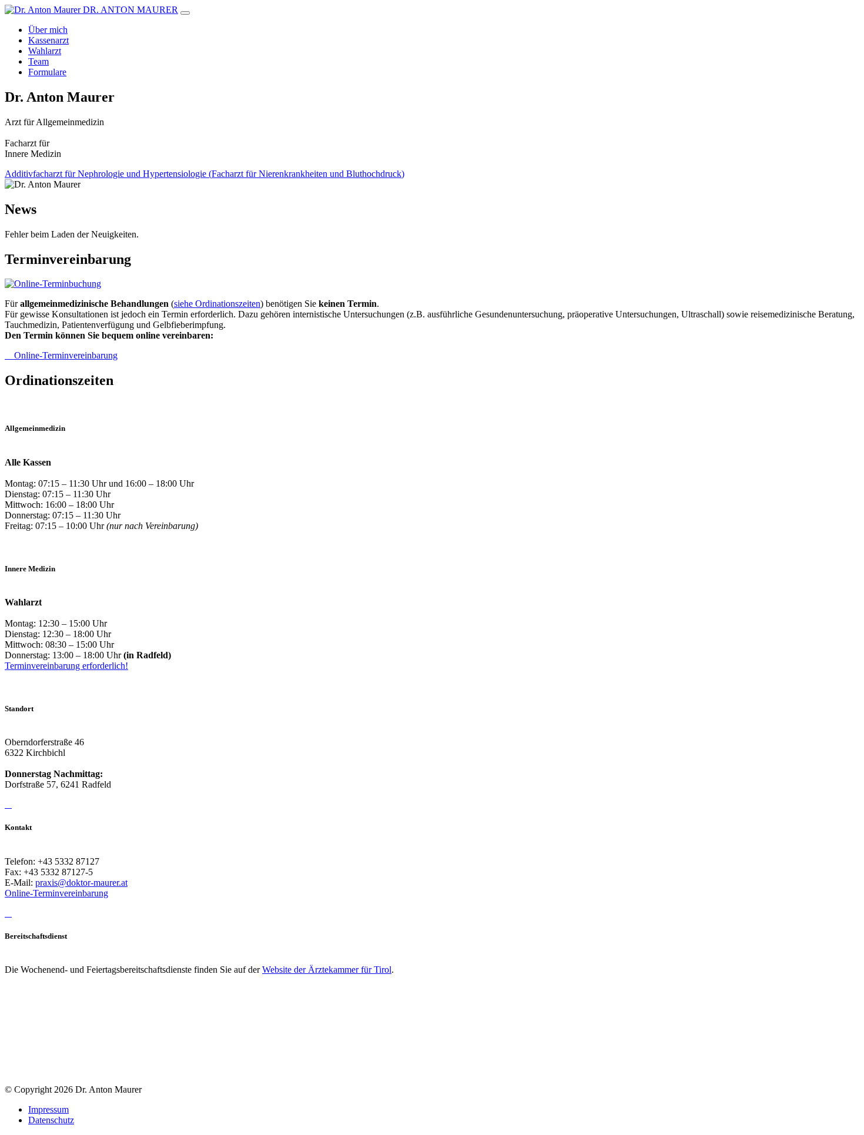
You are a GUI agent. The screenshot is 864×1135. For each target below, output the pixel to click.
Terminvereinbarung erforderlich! (66, 666)
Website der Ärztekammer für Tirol (326, 970)
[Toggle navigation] (185, 13)
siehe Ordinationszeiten (217, 304)
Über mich (48, 30)
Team (38, 61)
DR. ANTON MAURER (130, 10)
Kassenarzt (48, 40)
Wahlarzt (44, 51)
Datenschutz (51, 1120)
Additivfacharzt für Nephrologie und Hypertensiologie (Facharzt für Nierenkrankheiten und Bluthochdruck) (204, 174)
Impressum (48, 1109)
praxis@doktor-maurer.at (81, 883)
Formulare (47, 72)
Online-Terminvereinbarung (65, 355)
